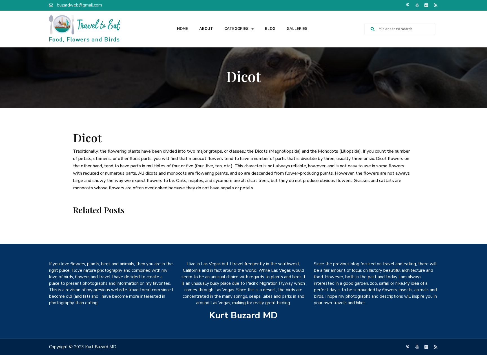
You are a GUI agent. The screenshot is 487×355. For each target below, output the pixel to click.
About (206, 28)
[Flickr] (426, 5)
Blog (270, 28)
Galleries (297, 28)
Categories (236, 28)
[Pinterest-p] (407, 5)
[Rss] (435, 5)
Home (182, 28)
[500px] (416, 5)
